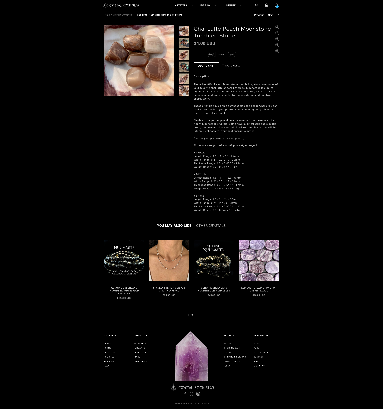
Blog (256, 361)
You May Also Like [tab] (174, 226)
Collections (261, 352)
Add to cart (124, 302)
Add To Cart (206, 65)
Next (270, 14)
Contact (258, 357)
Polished (109, 357)
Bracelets (140, 352)
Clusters (109, 352)
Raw (106, 366)
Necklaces (140, 343)
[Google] (277, 45)
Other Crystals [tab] (211, 226)
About (257, 348)
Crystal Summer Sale (123, 15)
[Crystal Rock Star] (120, 4)
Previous (259, 14)
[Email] (277, 51)
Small (211, 55)
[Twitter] (277, 27)
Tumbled (109, 361)
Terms (227, 366)
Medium (221, 55)
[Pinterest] (277, 39)
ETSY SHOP (259, 366)
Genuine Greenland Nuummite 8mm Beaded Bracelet (124, 291)
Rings (137, 357)
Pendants (139, 348)
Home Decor (141, 361)
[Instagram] (198, 394)
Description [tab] (201, 76)
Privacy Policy (232, 361)
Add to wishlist (233, 66)
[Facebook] (277, 33)
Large (232, 55)
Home (107, 15)
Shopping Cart (232, 348)
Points (108, 348)
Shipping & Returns (235, 357)
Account (229, 343)
